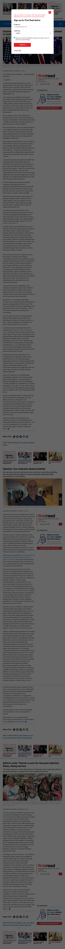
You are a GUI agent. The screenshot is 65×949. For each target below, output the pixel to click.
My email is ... (17, 24)
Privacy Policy (17, 50)
